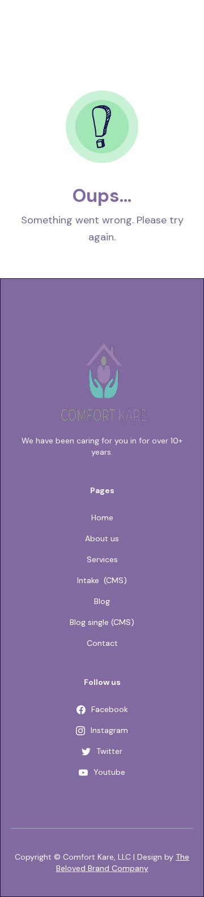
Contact (102, 643)
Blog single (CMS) (102, 622)
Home (102, 517)
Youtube (109, 772)
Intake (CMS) (102, 580)
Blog (102, 601)
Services (102, 559)
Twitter (109, 751)
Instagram (109, 730)
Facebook (109, 709)
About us (102, 538)
